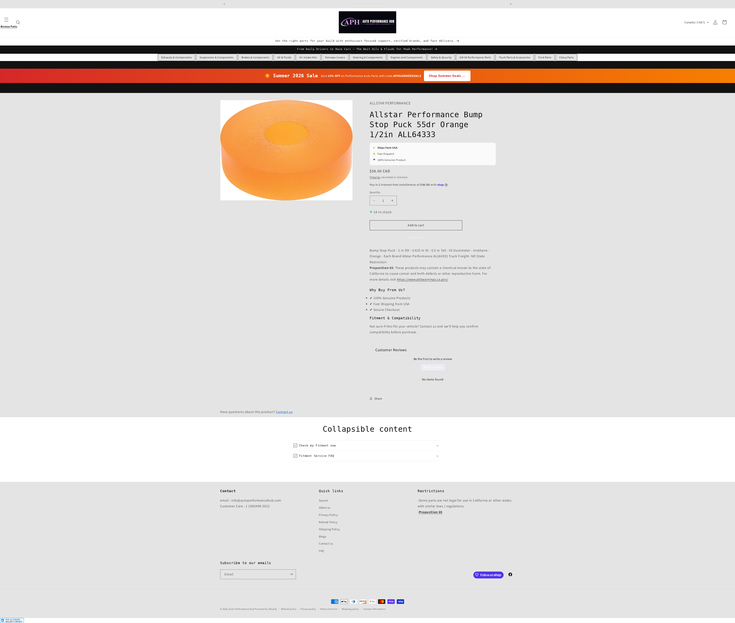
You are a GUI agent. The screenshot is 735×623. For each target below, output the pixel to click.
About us (324, 507)
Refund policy (288, 609)
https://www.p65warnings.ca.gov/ (422, 279)
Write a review (433, 367)
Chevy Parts (566, 57)
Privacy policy (308, 609)
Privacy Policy (328, 514)
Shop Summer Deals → (447, 75)
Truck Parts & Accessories (514, 57)
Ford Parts (544, 57)
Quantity (375, 192)
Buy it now (416, 237)
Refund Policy (328, 522)
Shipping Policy (329, 529)
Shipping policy (350, 609)
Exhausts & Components (176, 57)
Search (323, 500)
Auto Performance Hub (241, 609)
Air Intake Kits (308, 57)
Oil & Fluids (284, 57)
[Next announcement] (510, 4)
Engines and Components (407, 57)
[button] (8, 22)
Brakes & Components (255, 57)
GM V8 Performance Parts (475, 57)
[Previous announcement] (224, 4)
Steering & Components (368, 57)
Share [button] (378, 398)
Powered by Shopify (266, 609)
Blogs (322, 536)
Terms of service (328, 609)
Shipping (375, 177)
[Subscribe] (291, 574)
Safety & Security (441, 57)
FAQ (321, 550)
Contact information (374, 609)
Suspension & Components (216, 57)
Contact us (284, 412)
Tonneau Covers (335, 57)
